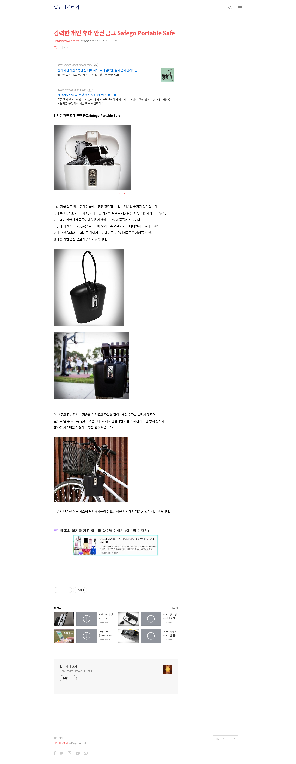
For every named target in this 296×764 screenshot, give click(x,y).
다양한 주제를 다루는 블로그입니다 (77, 671)
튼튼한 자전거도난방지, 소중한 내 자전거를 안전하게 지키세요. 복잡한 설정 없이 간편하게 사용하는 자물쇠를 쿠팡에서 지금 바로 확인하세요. (114, 101)
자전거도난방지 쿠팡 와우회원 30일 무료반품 (86, 95)
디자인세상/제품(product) (66, 40)
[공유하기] (64, 590)
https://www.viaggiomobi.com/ (74, 64)
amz (119, 193)
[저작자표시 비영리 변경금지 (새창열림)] (91, 590)
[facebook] (55, 753)
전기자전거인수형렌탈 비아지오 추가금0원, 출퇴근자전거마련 (97, 70)
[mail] (86, 753)
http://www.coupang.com (71, 89)
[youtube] (78, 753)
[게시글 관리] (68, 590)
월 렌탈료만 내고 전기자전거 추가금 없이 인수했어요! (88, 75)
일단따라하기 (66, 7)
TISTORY (58, 738)
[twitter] (62, 753)
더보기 (174, 608)
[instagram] (69, 753)
